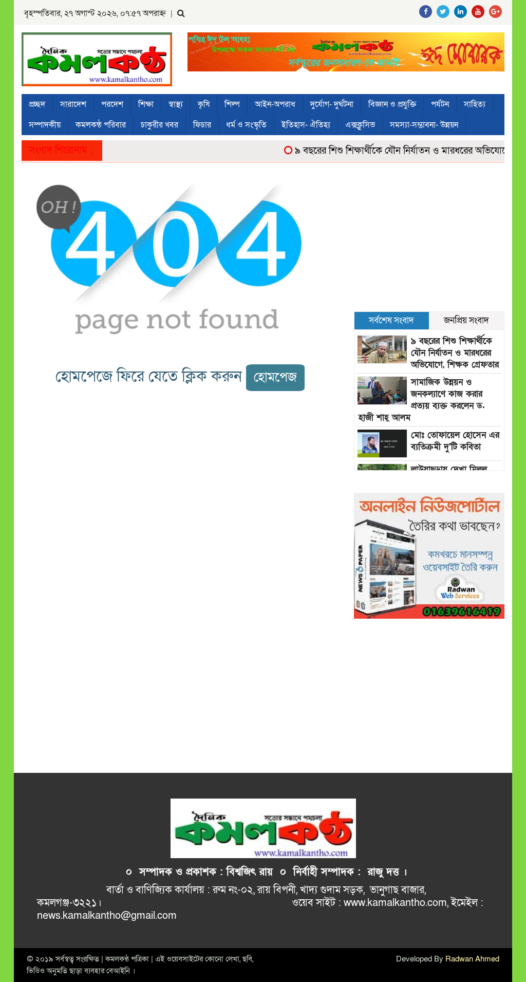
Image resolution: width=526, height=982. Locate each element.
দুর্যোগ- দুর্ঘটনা (331, 104)
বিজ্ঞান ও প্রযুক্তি (392, 104)
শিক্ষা (146, 104)
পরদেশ (112, 104)
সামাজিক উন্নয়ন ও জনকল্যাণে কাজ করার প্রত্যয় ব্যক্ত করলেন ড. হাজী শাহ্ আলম (422, 399)
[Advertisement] (429, 242)
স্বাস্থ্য (175, 104)
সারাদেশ (73, 104)
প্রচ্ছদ (37, 104)
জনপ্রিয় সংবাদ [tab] (466, 320)
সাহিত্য (474, 104)
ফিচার (202, 125)
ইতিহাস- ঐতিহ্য (305, 125)
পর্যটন (440, 104)
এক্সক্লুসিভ (360, 125)
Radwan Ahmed (472, 959)
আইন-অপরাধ (275, 104)
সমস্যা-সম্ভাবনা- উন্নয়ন (424, 125)
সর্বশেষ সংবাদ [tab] (391, 320)
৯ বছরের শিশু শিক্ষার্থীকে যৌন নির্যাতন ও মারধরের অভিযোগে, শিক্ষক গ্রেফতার (455, 352)
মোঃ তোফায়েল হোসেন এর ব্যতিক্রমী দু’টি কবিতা (455, 441)
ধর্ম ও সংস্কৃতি (246, 125)
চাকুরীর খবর (159, 125)
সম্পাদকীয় (45, 125)
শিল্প (232, 104)
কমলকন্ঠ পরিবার (101, 125)
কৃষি (204, 104)
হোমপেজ (275, 377)
